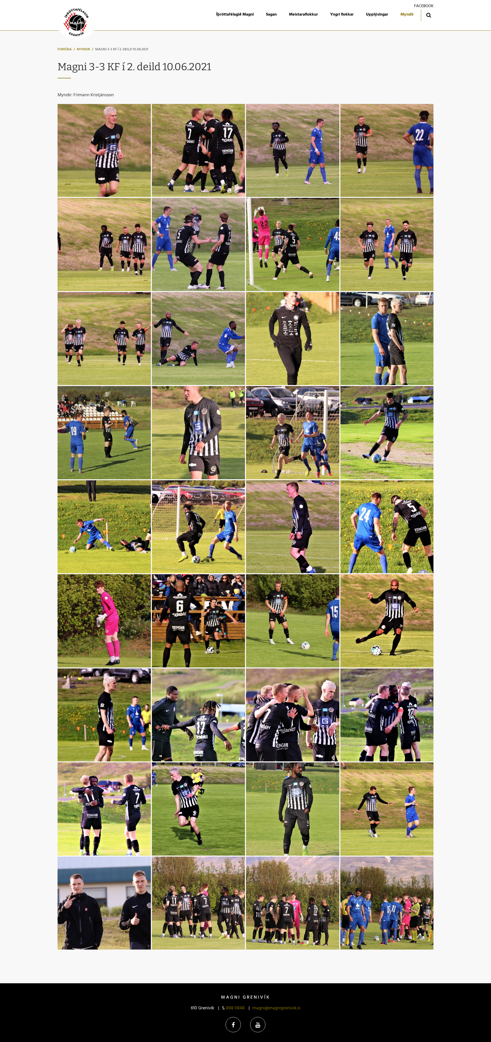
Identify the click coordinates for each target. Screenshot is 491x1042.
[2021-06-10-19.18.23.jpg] (198, 903)
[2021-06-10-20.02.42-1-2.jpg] (198, 432)
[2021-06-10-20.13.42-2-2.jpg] (292, 338)
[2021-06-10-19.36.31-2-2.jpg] (387, 715)
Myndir (83, 49)
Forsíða (65, 49)
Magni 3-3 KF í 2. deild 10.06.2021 (121, 49)
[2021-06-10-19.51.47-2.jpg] (292, 526)
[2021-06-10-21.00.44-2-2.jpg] (198, 244)
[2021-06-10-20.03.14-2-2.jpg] (104, 432)
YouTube (257, 1024)
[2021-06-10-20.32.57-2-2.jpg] (198, 150)
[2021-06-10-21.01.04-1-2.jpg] (387, 150)
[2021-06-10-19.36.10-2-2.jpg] (198, 809)
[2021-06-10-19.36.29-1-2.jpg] (104, 809)
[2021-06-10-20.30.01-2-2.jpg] (198, 338)
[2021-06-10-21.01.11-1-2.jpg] (292, 150)
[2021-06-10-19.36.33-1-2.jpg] (292, 715)
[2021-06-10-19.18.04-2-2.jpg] (292, 903)
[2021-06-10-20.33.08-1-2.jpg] (104, 338)
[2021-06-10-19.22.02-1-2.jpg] (292, 809)
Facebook (233, 1024)
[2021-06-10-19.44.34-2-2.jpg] (387, 620)
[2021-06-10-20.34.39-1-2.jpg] (292, 244)
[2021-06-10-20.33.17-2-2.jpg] (387, 244)
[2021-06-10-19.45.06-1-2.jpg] (198, 620)
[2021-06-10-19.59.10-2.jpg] (104, 526)
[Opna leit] (428, 15)
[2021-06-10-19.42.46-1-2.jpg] (104, 715)
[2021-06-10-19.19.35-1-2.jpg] (104, 903)
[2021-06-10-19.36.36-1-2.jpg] (198, 715)
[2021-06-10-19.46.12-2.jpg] (104, 620)
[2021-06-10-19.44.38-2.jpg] (292, 620)
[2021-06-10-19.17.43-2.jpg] (387, 903)
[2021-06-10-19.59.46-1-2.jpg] (387, 432)
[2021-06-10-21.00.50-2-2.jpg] (104, 244)
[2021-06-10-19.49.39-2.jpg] (387, 526)
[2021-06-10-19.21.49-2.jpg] (387, 809)
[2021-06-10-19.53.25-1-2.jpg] (198, 526)
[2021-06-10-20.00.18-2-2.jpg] (292, 432)
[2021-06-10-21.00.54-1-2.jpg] (104, 150)
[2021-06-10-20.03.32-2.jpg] (387, 338)
